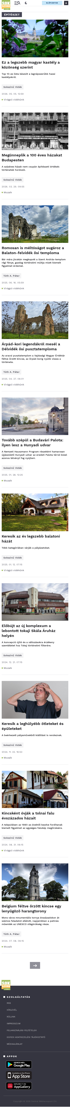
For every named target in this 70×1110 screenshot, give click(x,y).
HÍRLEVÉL (12, 1010)
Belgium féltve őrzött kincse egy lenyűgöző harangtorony (31, 908)
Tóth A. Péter (11, 275)
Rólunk (11, 1017)
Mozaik (8, 192)
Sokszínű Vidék (12, 87)
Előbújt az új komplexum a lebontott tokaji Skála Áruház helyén (29, 631)
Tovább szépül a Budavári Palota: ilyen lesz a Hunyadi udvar (32, 442)
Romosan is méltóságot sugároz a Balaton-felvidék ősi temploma (33, 250)
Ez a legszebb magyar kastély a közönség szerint (31, 64)
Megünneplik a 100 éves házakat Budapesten (32, 157)
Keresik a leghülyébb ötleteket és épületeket (33, 726)
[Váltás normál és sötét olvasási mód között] (26, 3)
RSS (9, 1003)
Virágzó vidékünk (14, 99)
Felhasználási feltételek (22, 1030)
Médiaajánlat (14, 1044)
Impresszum (13, 1023)
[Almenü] (17, 3)
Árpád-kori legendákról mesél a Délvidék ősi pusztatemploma (31, 346)
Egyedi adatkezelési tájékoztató (26, 1037)
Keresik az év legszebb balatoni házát (31, 538)
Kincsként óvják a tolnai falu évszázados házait (28, 815)
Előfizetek (52, 3)
